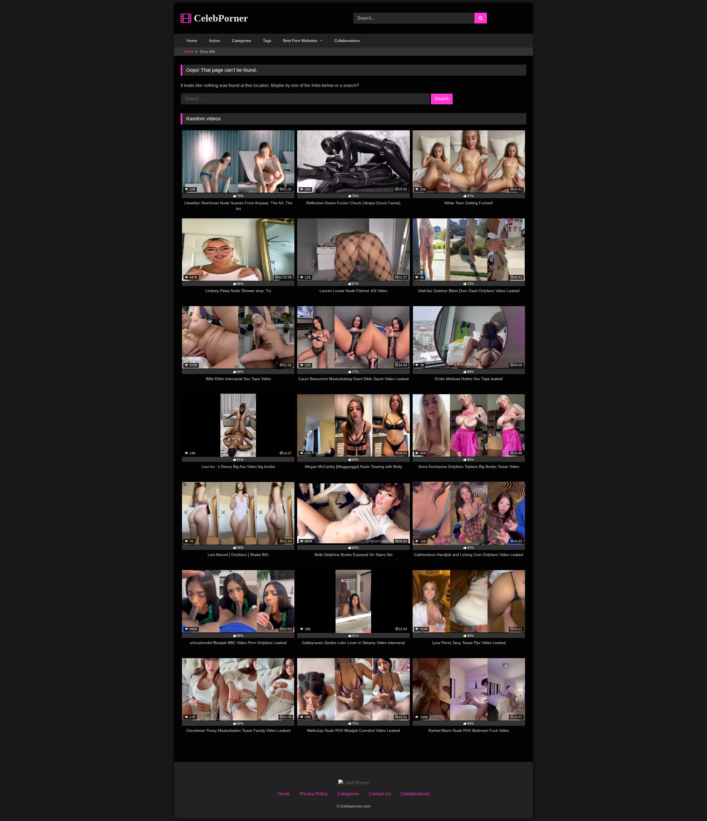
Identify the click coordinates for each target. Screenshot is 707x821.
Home (192, 40)
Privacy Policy (314, 793)
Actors (214, 40)
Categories (241, 40)
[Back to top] (690, 804)
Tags (267, 40)
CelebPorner (219, 18)
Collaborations (347, 40)
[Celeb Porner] (353, 783)
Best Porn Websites (300, 40)
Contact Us (380, 793)
